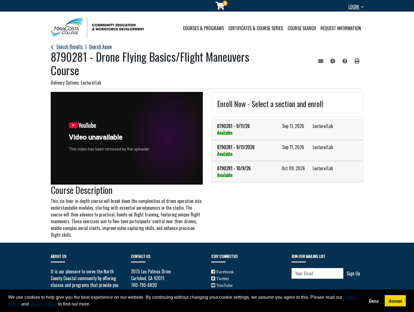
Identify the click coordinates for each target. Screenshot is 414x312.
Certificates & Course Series (255, 28)
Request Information (340, 28)
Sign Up (353, 273)
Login (354, 6)
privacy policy (43, 304)
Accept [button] (395, 300)
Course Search (302, 28)
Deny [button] (374, 300)
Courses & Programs (203, 28)
